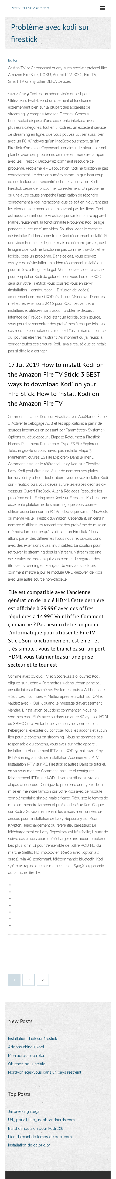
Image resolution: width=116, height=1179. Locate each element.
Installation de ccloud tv (29, 1145)
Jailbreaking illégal (24, 1111)
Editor (13, 60)
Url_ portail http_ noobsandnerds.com (41, 1120)
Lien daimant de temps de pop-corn (40, 1137)
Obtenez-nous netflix (26, 1064)
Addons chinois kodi (26, 1047)
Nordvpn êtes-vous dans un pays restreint (44, 1072)
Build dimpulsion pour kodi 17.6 (35, 1128)
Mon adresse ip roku (26, 1055)
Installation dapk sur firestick (32, 1039)
